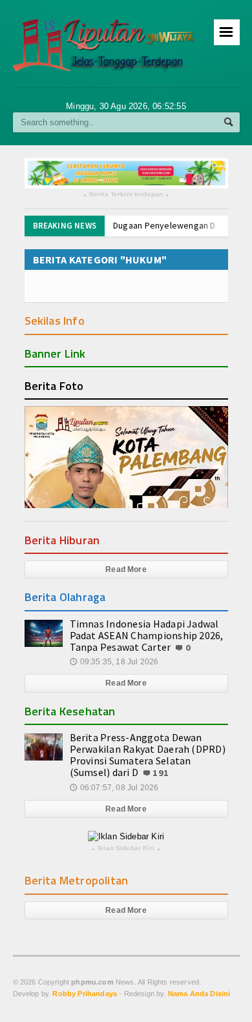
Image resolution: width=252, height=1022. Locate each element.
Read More (126, 569)
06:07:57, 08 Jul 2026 (114, 787)
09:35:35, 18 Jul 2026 (114, 661)
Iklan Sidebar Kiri (126, 848)
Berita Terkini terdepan (126, 194)
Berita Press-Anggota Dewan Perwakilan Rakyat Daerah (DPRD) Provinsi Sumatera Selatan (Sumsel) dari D (148, 755)
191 (160, 773)
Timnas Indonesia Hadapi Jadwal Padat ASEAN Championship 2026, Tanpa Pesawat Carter (147, 635)
